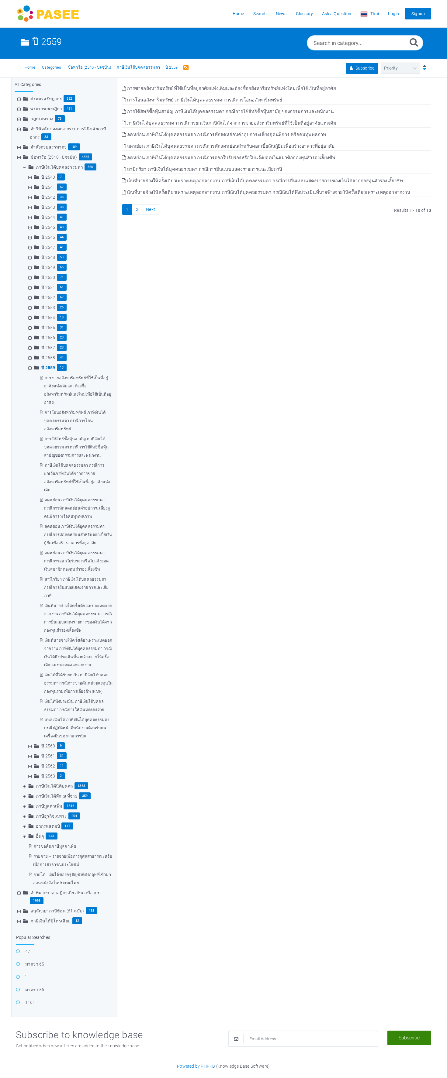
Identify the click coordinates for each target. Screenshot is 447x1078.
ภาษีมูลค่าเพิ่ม (49, 806)
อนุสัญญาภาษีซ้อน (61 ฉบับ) (57, 910)
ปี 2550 (48, 277)
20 (62, 337)
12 (77, 921)
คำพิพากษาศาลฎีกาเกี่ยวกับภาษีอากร (65, 892)
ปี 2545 (48, 227)
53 (62, 257)
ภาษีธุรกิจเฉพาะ (51, 816)
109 (74, 147)
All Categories (28, 84)
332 (69, 99)
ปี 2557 (48, 347)
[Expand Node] (19, 98)
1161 (30, 1002)
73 (59, 119)
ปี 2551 (48, 287)
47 (27, 951)
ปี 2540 (48, 177)
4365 (85, 157)
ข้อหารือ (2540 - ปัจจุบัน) (89, 67)
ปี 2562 (48, 766)
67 (62, 297)
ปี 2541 (48, 187)
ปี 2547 (48, 247)
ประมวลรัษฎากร (46, 98)
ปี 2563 (48, 776)
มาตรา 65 (34, 964)
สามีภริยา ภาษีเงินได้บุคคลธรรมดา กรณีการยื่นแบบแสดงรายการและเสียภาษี (76, 587)
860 (90, 167)
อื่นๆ (40, 836)
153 (92, 911)
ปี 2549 (48, 267)
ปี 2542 (48, 197)
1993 (36, 901)
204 (74, 816)
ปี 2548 (48, 257)
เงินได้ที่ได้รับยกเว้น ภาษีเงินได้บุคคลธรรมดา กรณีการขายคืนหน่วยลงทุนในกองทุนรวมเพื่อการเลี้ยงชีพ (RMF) (78, 683)
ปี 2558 (48, 357)
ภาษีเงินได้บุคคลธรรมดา (138, 67)
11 (62, 766)
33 (46, 137)
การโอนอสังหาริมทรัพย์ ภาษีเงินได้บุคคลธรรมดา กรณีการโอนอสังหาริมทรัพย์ (75, 420)
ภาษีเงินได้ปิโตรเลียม (50, 920)
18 (62, 317)
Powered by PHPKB (196, 1066)
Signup (418, 13)
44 (62, 237)
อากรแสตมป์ (48, 826)
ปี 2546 (48, 237)
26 (62, 307)
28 (62, 347)
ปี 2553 (48, 307)
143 (51, 836)
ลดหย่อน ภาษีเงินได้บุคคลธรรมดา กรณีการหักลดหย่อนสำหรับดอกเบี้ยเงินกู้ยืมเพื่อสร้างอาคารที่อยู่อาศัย (78, 534)
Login (393, 13)
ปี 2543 (48, 207)
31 (62, 327)
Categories (51, 67)
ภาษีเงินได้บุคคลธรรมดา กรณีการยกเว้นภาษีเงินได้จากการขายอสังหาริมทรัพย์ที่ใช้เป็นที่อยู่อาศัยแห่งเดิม (231, 123)
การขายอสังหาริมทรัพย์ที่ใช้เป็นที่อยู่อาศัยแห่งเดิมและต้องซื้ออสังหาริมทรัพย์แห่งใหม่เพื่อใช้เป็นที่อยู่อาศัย (231, 88)
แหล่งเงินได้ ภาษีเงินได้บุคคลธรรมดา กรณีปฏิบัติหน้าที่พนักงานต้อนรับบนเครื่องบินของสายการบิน (76, 727)
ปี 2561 (48, 756)
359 (85, 796)
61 (62, 287)
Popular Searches (33, 937)
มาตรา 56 (34, 989)
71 (62, 277)
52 (62, 187)
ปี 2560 (48, 745)
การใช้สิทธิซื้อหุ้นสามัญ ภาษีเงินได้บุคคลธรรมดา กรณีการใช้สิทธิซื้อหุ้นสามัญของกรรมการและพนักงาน (76, 447)
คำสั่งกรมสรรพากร (48, 147)
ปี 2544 (48, 217)
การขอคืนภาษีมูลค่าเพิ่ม (55, 846)
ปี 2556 (48, 337)
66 (62, 267)
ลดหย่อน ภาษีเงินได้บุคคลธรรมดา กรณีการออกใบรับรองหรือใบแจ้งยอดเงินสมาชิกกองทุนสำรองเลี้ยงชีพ (76, 561)
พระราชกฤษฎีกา (46, 108)
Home (30, 67)
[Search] (414, 42)
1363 (81, 786)
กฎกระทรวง (41, 118)
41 (62, 217)
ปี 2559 (171, 67)
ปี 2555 (48, 327)
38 (62, 197)
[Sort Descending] (423, 68)
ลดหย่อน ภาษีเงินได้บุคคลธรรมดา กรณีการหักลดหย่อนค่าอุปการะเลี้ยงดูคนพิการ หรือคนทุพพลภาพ (77, 508)
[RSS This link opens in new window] (185, 67)
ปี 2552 (48, 297)
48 (62, 227)
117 (67, 826)
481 (69, 109)
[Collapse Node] (19, 157)
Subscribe (364, 68)
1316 (70, 806)
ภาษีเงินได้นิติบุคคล (54, 786)
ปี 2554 (48, 317)
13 (62, 367)
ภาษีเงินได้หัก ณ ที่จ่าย (56, 796)
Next (150, 209)
